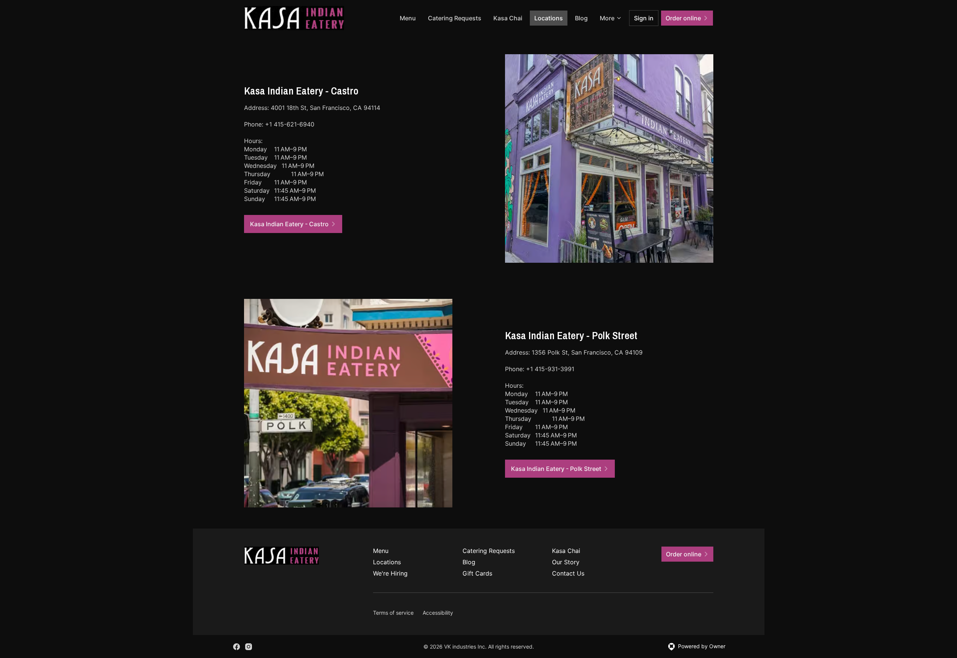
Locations (548, 18)
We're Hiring (390, 573)
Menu (408, 18)
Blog (581, 18)
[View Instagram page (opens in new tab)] (248, 646)
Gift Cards (477, 573)
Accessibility (438, 612)
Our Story (565, 562)
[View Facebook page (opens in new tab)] (236, 646)
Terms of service (393, 612)
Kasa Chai (507, 18)
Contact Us (568, 573)
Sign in (644, 18)
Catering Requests (454, 18)
